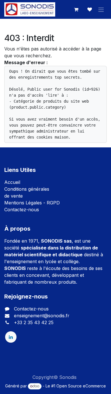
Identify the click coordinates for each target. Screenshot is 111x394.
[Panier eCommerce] (76, 9)
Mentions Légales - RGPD (32, 203)
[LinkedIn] (11, 337)
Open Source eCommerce (81, 385)
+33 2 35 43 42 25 (34, 322)
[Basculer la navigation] (101, 9)
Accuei (11, 182)
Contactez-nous (21, 209)
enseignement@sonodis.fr (41, 315)
